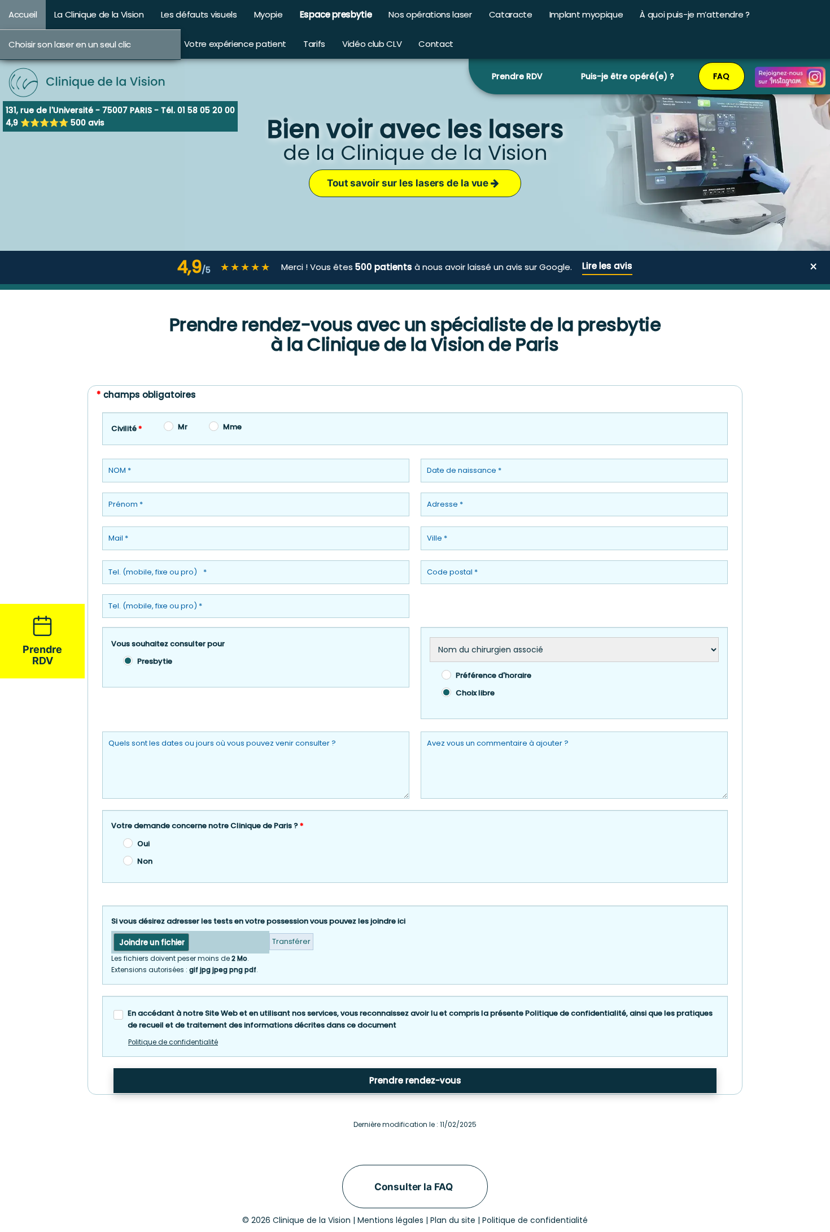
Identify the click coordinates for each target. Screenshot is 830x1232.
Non (144, 861)
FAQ (721, 76)
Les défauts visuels (199, 14)
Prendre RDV (517, 76)
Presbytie (154, 661)
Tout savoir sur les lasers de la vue (409, 183)
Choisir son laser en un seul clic (69, 44)
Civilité (126, 428)
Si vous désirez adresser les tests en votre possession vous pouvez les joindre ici (258, 921)
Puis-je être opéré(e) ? (627, 76)
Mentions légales (390, 1220)
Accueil (22, 14)
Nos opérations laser (429, 14)
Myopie (268, 14)
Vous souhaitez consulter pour (168, 643)
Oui (143, 843)
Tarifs (314, 44)
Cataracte (510, 14)
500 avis (87, 122)
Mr (182, 426)
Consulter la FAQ (413, 1186)
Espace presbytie (336, 14)
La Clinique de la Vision (99, 14)
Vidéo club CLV (371, 44)
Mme (232, 426)
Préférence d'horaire (493, 675)
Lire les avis (607, 266)
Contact (435, 44)
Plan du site (452, 1220)
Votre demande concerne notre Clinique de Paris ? (207, 825)
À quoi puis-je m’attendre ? (694, 14)
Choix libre (475, 692)
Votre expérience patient (235, 44)
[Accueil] (87, 67)
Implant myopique (586, 14)
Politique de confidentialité (173, 1042)
